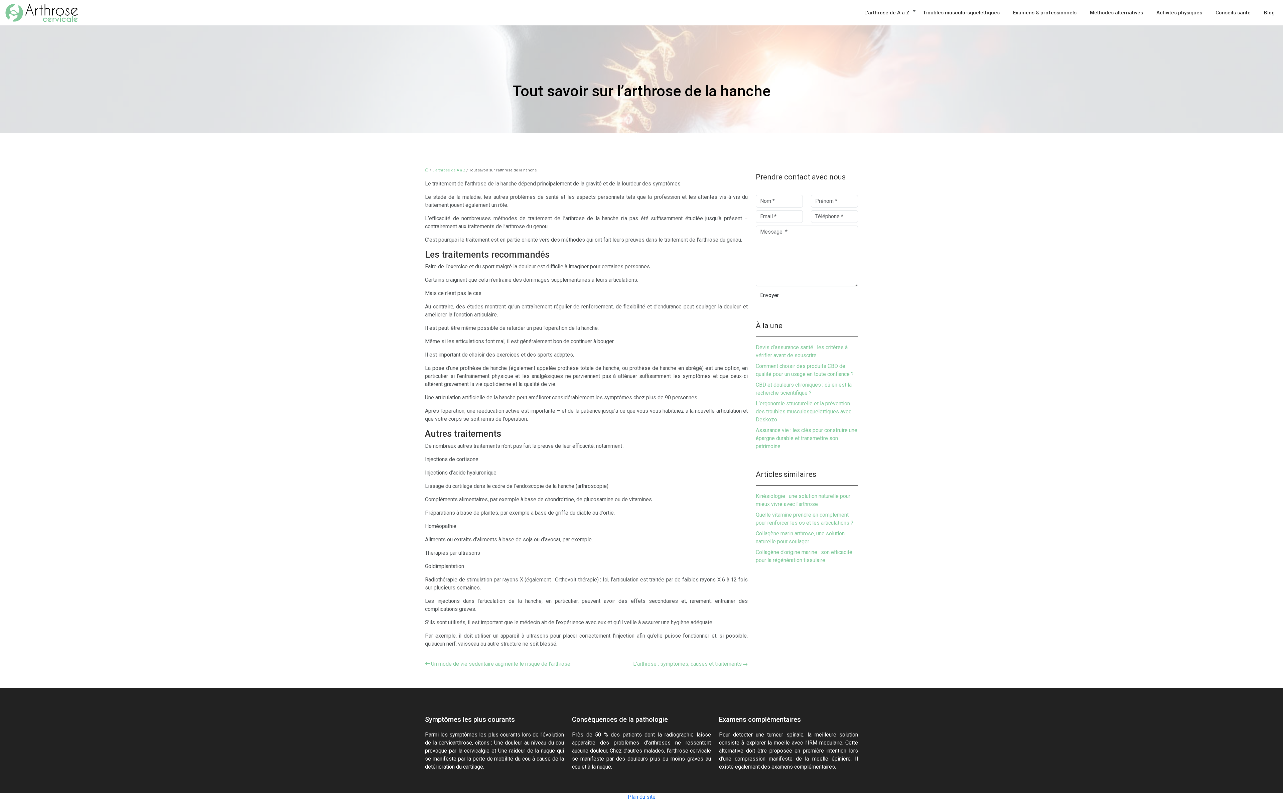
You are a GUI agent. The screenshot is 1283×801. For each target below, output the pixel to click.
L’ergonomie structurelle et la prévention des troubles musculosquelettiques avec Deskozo (803, 411)
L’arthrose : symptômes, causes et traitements (687, 664)
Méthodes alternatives (1116, 13)
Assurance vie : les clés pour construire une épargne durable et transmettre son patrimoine (806, 438)
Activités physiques (1179, 13)
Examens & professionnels (1045, 13)
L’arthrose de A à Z (886, 13)
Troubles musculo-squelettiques (961, 13)
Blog (1269, 13)
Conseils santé (1233, 13)
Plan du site (642, 797)
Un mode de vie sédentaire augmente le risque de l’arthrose (500, 664)
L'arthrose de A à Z (448, 170)
